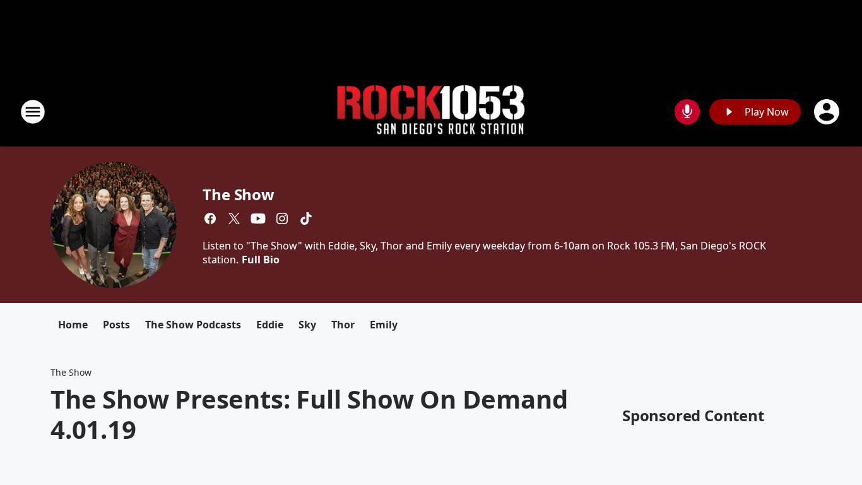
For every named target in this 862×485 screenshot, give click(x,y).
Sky (307, 325)
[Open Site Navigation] (32, 111)
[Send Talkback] (687, 111)
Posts (116, 325)
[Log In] (828, 111)
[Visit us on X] (234, 218)
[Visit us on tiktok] (306, 218)
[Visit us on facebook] (210, 218)
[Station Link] (431, 112)
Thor (343, 325)
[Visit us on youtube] (258, 218)
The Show (238, 194)
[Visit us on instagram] (282, 218)
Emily (384, 325)
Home (73, 325)
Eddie (269, 325)
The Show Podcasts (193, 325)
